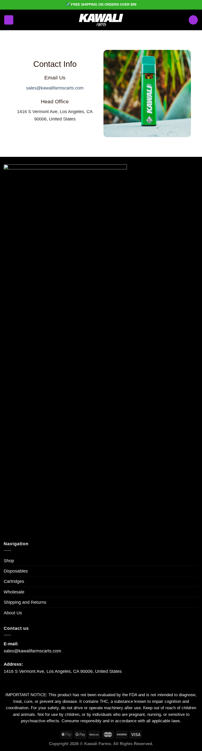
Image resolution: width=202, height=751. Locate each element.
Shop (9, 560)
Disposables (16, 571)
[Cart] (193, 19)
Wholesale (14, 591)
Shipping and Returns (25, 602)
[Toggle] (196, 612)
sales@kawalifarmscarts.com (55, 87)
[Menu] (8, 19)
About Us (13, 612)
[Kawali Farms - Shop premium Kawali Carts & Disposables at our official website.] (101, 20)
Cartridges (14, 581)
